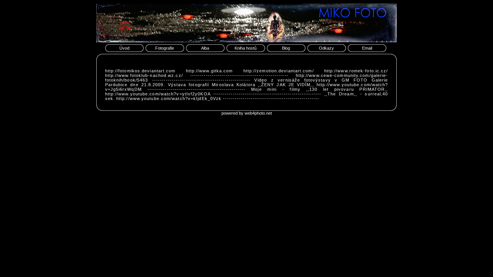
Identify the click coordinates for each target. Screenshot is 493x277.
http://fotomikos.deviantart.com (140, 70)
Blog (286, 48)
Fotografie (164, 48)
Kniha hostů (246, 48)
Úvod (124, 48)
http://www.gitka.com (209, 70)
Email (367, 48)
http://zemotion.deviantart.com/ (278, 70)
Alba (205, 48)
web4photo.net (258, 113)
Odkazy (326, 48)
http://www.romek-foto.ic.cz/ (356, 70)
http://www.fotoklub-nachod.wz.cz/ (144, 75)
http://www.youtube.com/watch (351, 84)
